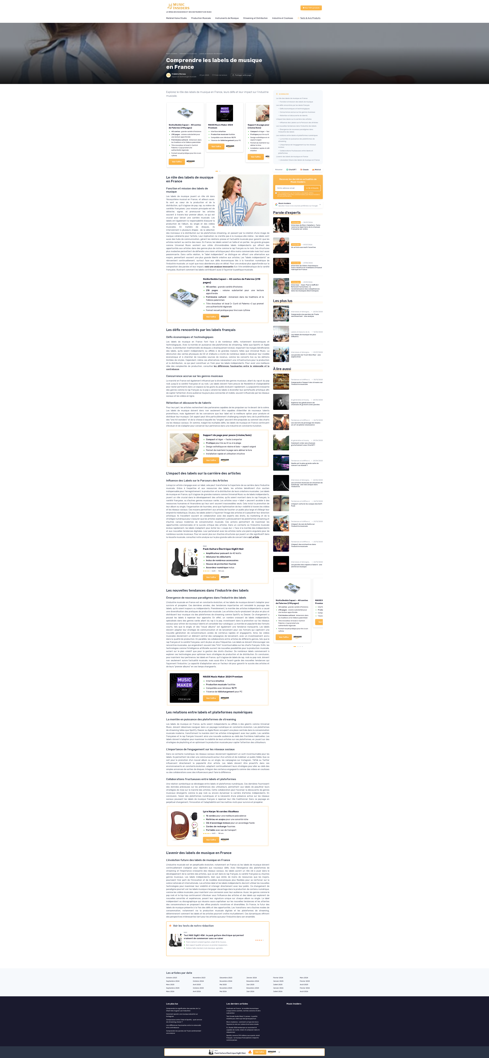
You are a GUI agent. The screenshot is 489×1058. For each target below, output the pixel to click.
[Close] (290, 423)
